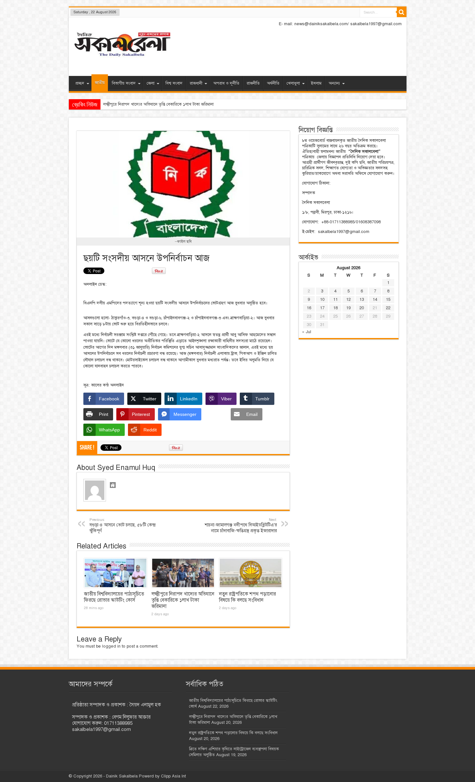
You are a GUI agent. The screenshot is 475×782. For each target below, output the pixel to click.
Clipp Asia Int (173, 776)
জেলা (150, 83)
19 (348, 308)
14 (375, 299)
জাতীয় (100, 82)
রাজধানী (196, 83)
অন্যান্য (334, 83)
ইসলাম (316, 83)
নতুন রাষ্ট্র (110, 104)
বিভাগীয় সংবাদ (124, 83)
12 (348, 299)
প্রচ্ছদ (79, 83)
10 (322, 299)
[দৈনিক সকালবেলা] (122, 58)
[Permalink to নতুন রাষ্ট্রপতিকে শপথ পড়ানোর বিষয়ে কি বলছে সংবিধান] (250, 573)
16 (309, 308)
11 (335, 299)
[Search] (401, 12)
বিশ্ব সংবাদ (174, 83)
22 (388, 308)
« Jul (306, 331)
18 (335, 308)
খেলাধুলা (293, 83)
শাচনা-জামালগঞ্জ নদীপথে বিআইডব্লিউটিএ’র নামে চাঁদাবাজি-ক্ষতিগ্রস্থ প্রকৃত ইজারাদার (241, 525)
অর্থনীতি (273, 83)
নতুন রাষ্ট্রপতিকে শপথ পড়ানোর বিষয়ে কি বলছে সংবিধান (247, 597)
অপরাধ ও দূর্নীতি (226, 83)
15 (388, 299)
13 (361, 299)
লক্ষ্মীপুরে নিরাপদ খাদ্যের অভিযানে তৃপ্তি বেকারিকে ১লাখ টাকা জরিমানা (183, 600)
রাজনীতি (253, 83)
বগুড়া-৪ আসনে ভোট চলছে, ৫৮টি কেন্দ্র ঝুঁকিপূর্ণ (122, 525)
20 (361, 308)
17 (322, 308)
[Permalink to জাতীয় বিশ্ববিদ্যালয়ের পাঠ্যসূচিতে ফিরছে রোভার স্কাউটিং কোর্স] (115, 573)
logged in (111, 646)
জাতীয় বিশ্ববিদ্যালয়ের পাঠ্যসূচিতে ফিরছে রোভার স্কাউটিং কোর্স (114, 597)
